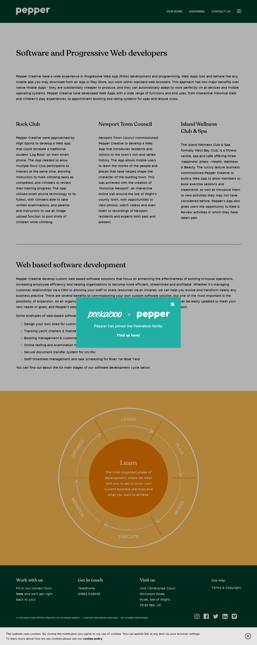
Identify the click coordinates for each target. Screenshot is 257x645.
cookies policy (92, 638)
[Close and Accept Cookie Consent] (248, 636)
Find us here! (128, 335)
